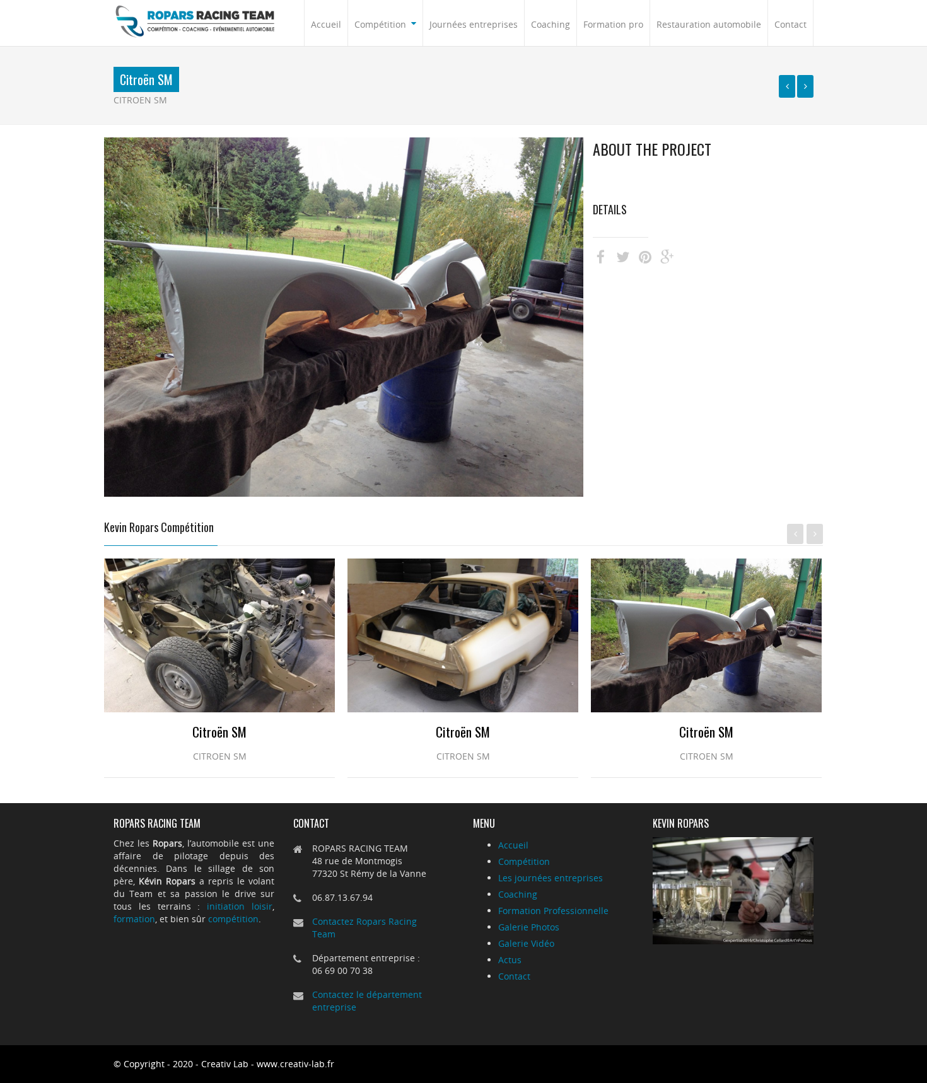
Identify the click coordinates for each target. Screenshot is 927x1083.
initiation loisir (239, 906)
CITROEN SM (140, 100)
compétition (233, 919)
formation (134, 919)
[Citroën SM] (787, 86)
